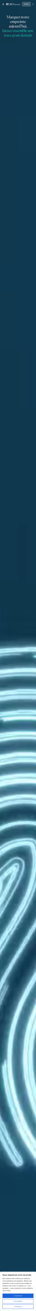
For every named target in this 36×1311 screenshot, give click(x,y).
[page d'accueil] (13, 4)
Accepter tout (18, 1295)
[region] (18, 1291)
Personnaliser (18, 1301)
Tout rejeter (18, 1306)
